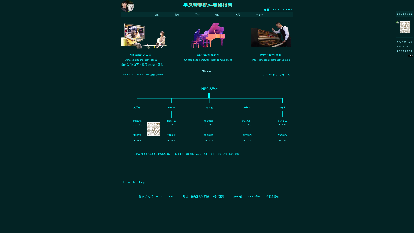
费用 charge (148, 64)
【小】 (275, 74)
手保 (197, 14)
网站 (238, 14)
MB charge (139, 182)
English (259, 14)
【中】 (282, 74)
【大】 (288, 74)
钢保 (217, 14)
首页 (157, 14)
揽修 (177, 14)
